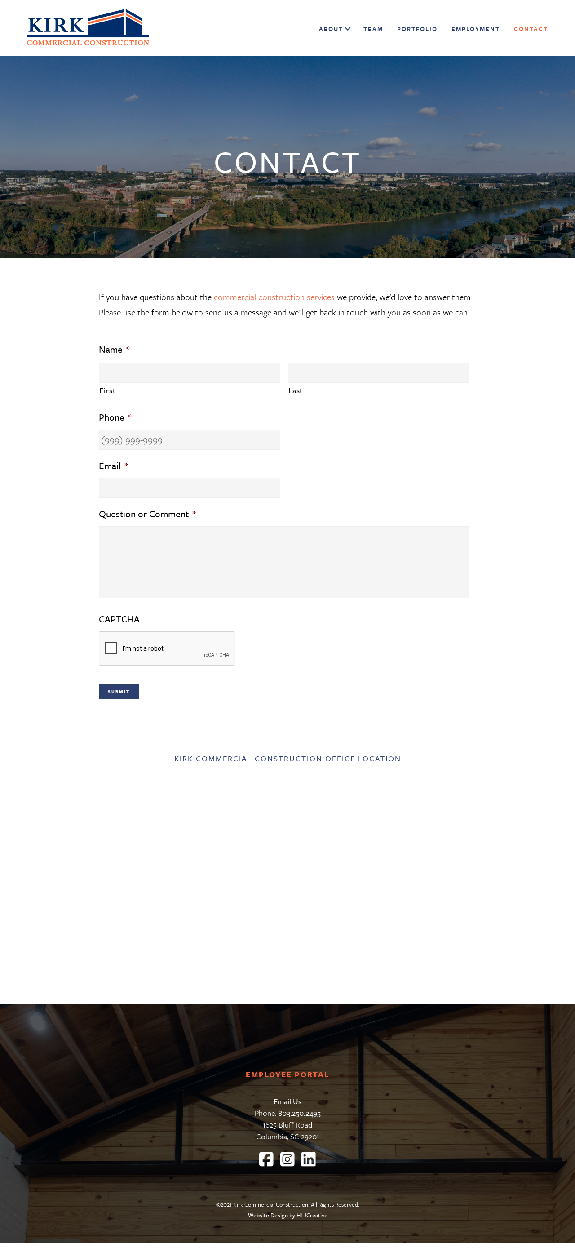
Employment (475, 28)
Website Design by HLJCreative (287, 1215)
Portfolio (417, 28)
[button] (346, 28)
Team (373, 28)
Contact (531, 28)
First (107, 390)
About (331, 28)
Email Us (287, 1101)
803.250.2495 (299, 1113)
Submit (119, 691)
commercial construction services (275, 297)
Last (295, 390)
